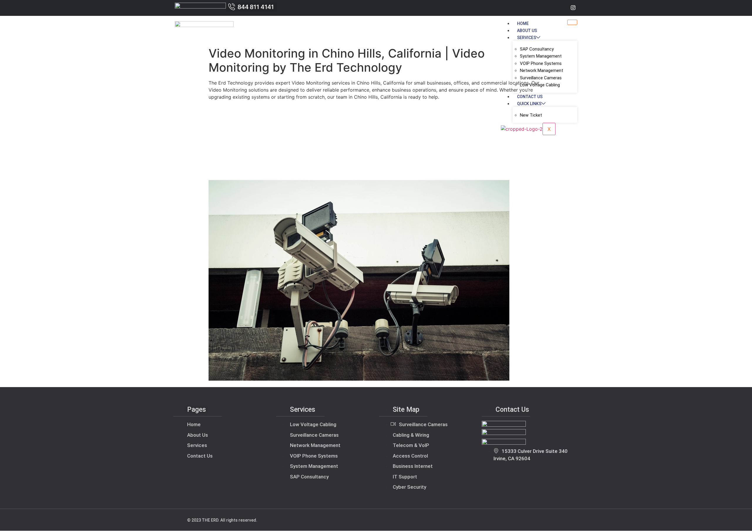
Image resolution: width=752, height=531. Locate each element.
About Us (527, 30)
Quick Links (529, 103)
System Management (541, 56)
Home (523, 23)
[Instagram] (573, 8)
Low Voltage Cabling (540, 85)
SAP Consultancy (537, 49)
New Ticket (531, 115)
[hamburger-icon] (572, 22)
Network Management (541, 70)
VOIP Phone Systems (541, 63)
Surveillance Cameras (541, 77)
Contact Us (530, 96)
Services (526, 37)
